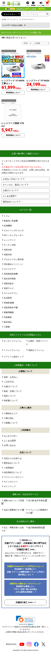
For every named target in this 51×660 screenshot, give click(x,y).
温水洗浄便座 (10, 279)
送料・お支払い (11, 377)
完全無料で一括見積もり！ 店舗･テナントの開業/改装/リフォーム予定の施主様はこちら (25, 570)
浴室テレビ (9, 288)
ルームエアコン (11, 293)
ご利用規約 (9, 468)
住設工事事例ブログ (13, 510)
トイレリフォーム (12, 350)
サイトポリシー (11, 482)
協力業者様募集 (35, 528)
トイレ (7, 216)
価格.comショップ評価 (14, 500)
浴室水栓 (8, 250)
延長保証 (8, 322)
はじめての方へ (11, 436)
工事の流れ (9, 418)
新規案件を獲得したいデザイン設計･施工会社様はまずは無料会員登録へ (25, 588)
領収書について (11, 400)
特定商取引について (13, 472)
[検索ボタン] (47, 13)
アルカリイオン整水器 (14, 259)
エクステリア (10, 269)
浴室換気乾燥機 (11, 274)
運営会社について (11, 202)
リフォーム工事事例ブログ (37, 511)
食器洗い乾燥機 (11, 221)
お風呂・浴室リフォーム (37, 342)
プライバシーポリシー (14, 477)
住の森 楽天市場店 (36, 500)
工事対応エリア (11, 413)
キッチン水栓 (10, 245)
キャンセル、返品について (15, 185)
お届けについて (10, 190)
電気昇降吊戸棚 (11, 308)
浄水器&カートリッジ (13, 264)
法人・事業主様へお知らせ (12, 529)
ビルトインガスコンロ (14, 230)
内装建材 (8, 317)
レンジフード (9, 25)
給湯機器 (8, 226)
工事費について (11, 423)
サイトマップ (10, 486)
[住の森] (13, 3)
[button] (26, 621)
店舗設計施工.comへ (25, 602)
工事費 (7, 327)
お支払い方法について (13, 179)
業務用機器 (9, 312)
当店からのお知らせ (13, 458)
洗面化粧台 (9, 283)
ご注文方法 (9, 382)
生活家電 (8, 298)
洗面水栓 (8, 254)
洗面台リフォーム (36, 350)
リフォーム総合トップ (14, 357)
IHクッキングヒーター (14, 235)
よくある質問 (9, 196)
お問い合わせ (10, 445)
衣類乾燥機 (9, 303)
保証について (10, 396)
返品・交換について (13, 391)
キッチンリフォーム (13, 341)
